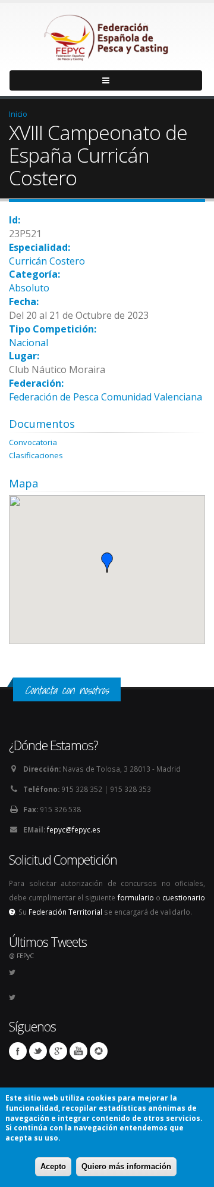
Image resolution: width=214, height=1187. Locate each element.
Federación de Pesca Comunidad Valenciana (105, 396)
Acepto (53, 1166)
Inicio (18, 113)
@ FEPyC (21, 956)
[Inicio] (107, 34)
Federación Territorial (65, 911)
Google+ (58, 1051)
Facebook (18, 1051)
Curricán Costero (47, 261)
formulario (136, 897)
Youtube (78, 1051)
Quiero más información (126, 1166)
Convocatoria (33, 442)
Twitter (38, 1051)
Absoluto (29, 287)
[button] (107, 562)
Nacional (28, 342)
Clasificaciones (36, 455)
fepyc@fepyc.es (73, 829)
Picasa (99, 1051)
